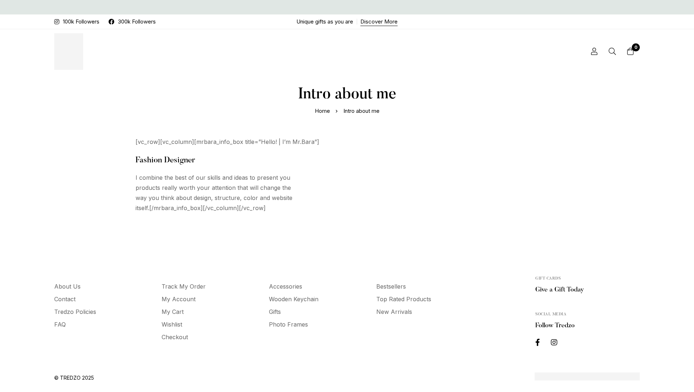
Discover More (379, 21)
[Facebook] (537, 342)
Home (322, 110)
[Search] (612, 51)
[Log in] (594, 51)
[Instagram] (554, 342)
